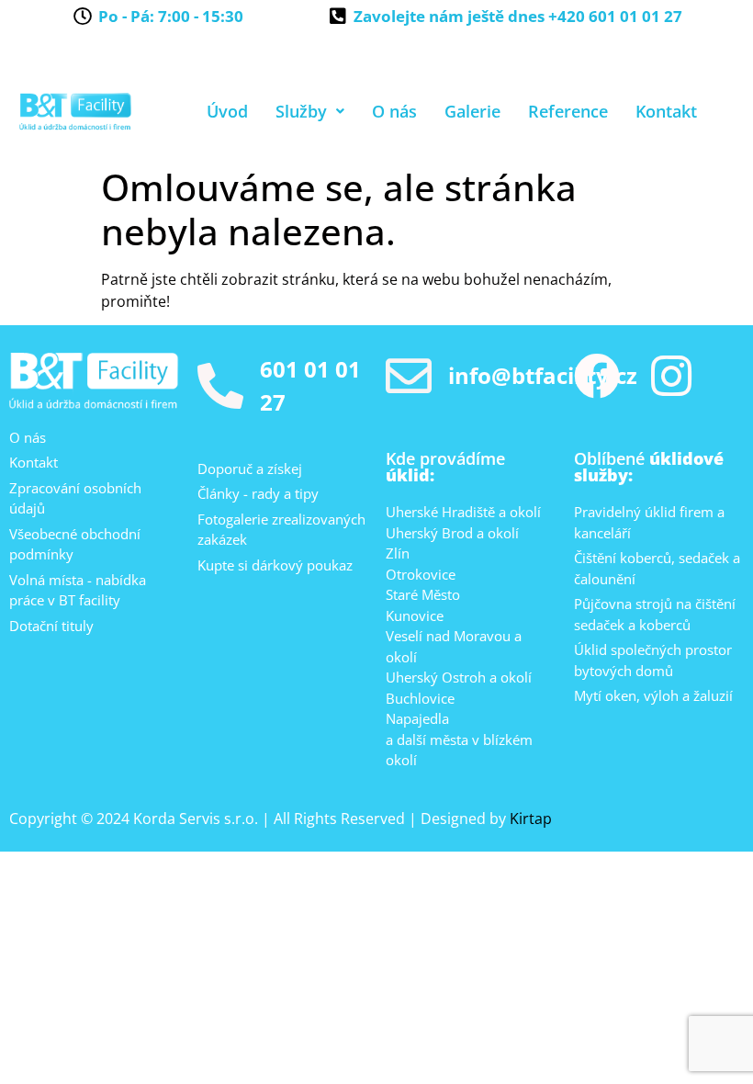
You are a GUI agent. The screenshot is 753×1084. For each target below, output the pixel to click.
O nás (394, 111)
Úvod (227, 111)
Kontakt (666, 111)
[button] (310, 111)
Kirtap (531, 818)
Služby (301, 111)
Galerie (472, 111)
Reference (568, 111)
